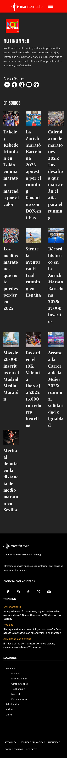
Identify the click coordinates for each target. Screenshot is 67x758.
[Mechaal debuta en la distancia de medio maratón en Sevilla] (11, 437)
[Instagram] (18, 592)
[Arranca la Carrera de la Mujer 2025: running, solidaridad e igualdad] (56, 339)
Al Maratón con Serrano (17, 639)
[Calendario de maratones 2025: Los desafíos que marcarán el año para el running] (56, 118)
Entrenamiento (12, 607)
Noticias (8, 624)
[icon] (7, 83)
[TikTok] (28, 592)
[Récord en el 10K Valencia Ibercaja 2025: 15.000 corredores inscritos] (33, 339)
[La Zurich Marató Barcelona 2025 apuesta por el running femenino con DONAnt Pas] (33, 118)
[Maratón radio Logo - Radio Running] (27, 7)
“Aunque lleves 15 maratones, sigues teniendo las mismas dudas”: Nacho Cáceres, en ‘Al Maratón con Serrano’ (32, 615)
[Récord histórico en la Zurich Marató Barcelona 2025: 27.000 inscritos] (56, 235)
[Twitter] (38, 592)
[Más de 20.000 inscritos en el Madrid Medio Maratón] (11, 339)
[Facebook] (7, 592)
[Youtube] (49, 592)
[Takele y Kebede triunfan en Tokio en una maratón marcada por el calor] (11, 118)
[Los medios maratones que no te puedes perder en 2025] (11, 235)
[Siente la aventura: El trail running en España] (33, 235)
